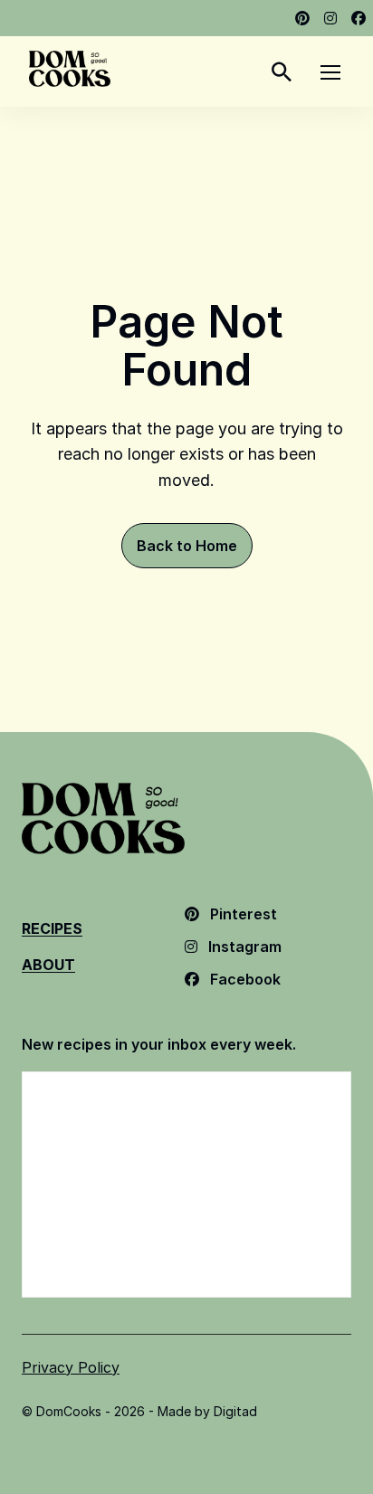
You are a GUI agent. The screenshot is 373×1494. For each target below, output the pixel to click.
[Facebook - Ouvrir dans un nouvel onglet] (358, 18)
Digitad (235, 1411)
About (48, 965)
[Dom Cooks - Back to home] (69, 69)
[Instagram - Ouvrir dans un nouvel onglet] (330, 18)
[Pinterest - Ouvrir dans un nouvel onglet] (302, 18)
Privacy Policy (71, 1367)
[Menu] (330, 71)
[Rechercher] (281, 71)
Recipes (52, 928)
